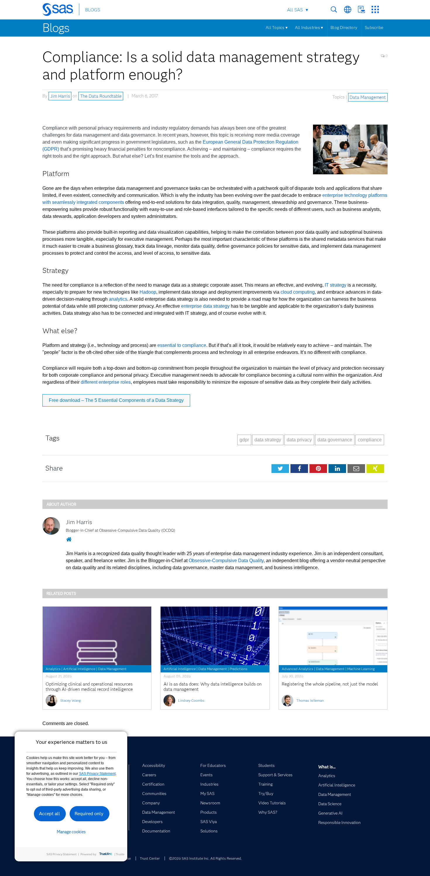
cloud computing (298, 292)
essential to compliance (181, 345)
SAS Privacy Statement (97, 774)
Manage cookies (71, 831)
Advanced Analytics (297, 669)
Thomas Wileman (310, 700)
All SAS (295, 10)
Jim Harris (60, 96)
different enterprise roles (106, 382)
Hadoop (148, 292)
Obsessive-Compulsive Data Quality (226, 560)
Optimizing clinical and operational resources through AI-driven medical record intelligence (89, 686)
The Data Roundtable (101, 96)
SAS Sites (375, 9)
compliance (370, 439)
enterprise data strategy (205, 306)
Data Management (368, 97)
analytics (118, 299)
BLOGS (92, 10)
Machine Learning (361, 669)
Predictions (238, 669)
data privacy (299, 439)
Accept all (49, 813)
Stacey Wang (70, 700)
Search (334, 9)
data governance (334, 439)
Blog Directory (344, 27)
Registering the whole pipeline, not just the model (330, 684)
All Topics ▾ (277, 27)
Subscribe (374, 27)
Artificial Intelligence (79, 669)
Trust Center (150, 858)
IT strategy (335, 285)
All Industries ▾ (309, 27)
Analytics (53, 669)
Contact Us (361, 9)
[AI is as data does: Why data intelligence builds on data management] (215, 636)
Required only (89, 813)
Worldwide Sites (347, 9)
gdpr (244, 439)
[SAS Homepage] (60, 10)
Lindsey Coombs (191, 700)
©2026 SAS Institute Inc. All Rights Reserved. (205, 858)
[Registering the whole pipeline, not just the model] (333, 636)
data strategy (267, 439)
